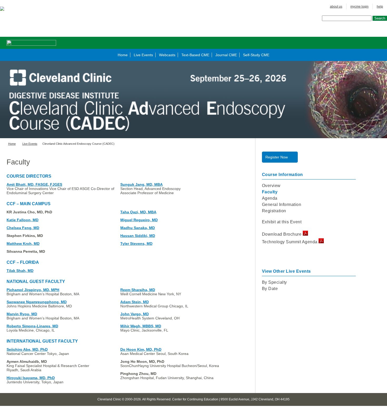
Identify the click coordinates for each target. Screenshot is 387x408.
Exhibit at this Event (282, 222)
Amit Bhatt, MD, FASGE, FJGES (34, 184)
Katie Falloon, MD (22, 220)
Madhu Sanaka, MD (137, 228)
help (380, 6)
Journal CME (226, 55)
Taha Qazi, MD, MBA (138, 212)
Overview (271, 185)
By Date (270, 288)
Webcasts (167, 55)
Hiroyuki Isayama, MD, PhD (31, 378)
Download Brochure (282, 234)
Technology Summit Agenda (290, 242)
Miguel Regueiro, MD (139, 220)
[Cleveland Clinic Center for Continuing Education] (5, 8)
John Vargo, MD (134, 314)
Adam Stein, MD (134, 302)
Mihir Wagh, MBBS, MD (140, 326)
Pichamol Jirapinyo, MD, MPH (33, 290)
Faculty (270, 192)
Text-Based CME (195, 55)
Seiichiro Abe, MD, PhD (27, 349)
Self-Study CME (256, 55)
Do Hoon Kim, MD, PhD (140, 349)
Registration (274, 211)
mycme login (359, 6)
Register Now (276, 157)
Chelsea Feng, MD (23, 228)
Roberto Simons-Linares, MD (32, 326)
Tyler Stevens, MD (136, 243)
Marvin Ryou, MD (22, 314)
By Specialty (274, 282)
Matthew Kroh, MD (23, 243)
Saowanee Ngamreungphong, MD (37, 302)
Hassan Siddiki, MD (137, 236)
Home (123, 55)
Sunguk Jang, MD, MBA (141, 184)
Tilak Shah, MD (20, 270)
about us (336, 6)
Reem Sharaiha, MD (137, 290)
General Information (281, 204)
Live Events (143, 55)
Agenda (269, 198)
